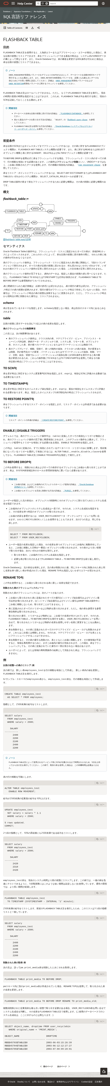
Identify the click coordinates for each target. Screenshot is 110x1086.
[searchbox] (73, 4)
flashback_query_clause (77, 119)
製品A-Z (50, 1082)
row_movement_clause (89, 164)
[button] (13, 3)
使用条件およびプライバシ (68, 1082)
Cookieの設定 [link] (87, 1082)
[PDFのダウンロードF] (32, 27)
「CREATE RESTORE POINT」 (53, 420)
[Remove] (46, 3)
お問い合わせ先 (38, 1082)
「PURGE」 (68, 490)
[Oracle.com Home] (6, 3)
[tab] (49, 529)
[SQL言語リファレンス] (26, 27)
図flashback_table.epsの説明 (17, 239)
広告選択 (98, 1082)
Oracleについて (23, 1082)
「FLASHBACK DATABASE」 (71, 113)
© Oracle (11, 1082)
